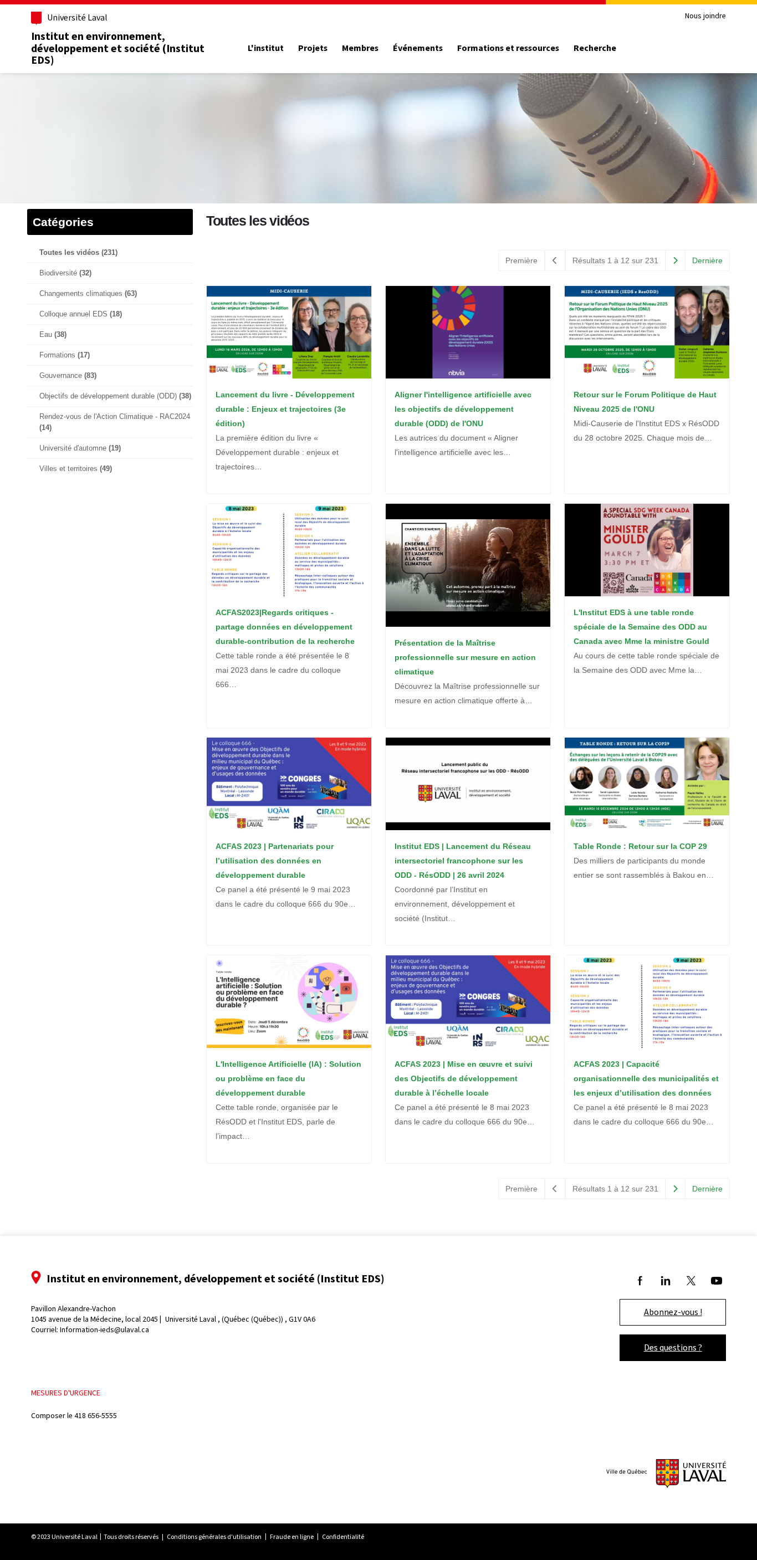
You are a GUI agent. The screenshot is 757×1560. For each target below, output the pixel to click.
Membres (360, 48)
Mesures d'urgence (65, 1393)
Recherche (595, 48)
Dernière (707, 260)
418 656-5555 (95, 1415)
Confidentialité (343, 1536)
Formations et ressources (508, 48)
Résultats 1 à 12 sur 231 (615, 260)
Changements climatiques (88, 294)
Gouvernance (67, 376)
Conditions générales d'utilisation (214, 1536)
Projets (313, 48)
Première (521, 260)
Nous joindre (705, 16)
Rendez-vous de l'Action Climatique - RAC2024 (114, 422)
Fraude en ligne (292, 1536)
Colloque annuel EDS (80, 314)
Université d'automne (80, 448)
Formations (64, 355)
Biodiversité (65, 273)
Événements (418, 48)
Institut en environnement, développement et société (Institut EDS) (117, 48)
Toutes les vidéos (78, 253)
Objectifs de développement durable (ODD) (115, 396)
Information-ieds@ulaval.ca (104, 1329)
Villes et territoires (75, 469)
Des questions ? (673, 1347)
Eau (53, 335)
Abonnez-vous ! (673, 1312)
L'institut (266, 48)
